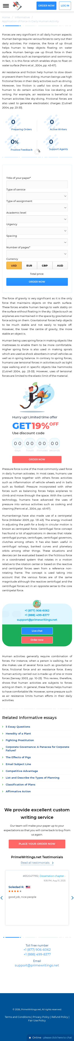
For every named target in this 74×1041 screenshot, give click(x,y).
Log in (65, 6)
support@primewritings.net (37, 620)
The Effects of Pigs (18, 757)
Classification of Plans (20, 784)
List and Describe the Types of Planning (32, 778)
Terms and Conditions (18, 1017)
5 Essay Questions (18, 727)
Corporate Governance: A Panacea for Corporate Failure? (37, 749)
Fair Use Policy (37, 1020)
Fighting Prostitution (20, 740)
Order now (46, 6)
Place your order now (37, 844)
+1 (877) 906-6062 (37, 610)
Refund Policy (60, 1017)
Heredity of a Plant (18, 734)
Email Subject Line (18, 764)
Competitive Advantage (22, 771)
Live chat (37, 631)
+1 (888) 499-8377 (37, 615)
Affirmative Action (18, 791)
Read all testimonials (35, 863)
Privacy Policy (41, 1017)
